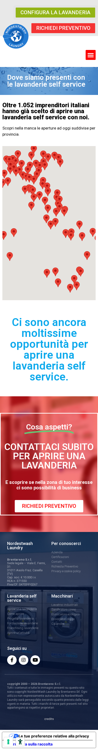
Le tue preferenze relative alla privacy (54, 736)
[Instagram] (23, 660)
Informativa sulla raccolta (29, 744)
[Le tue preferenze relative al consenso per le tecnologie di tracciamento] (8, 741)
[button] (55, 13)
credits (49, 719)
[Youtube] (35, 660)
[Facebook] (12, 660)
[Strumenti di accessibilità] (20, 741)
